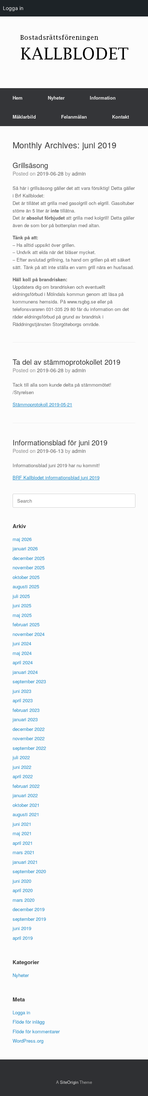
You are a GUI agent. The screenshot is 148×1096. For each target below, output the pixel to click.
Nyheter (56, 97)
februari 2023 (26, 710)
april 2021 (23, 842)
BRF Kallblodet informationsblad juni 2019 (56, 477)
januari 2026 (25, 548)
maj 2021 (22, 833)
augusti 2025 (26, 586)
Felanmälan (74, 116)
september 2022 (29, 748)
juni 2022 (22, 767)
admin (79, 173)
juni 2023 (22, 691)
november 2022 (29, 738)
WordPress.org (28, 1040)
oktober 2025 (26, 577)
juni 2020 (22, 880)
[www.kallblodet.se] (74, 47)
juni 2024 (22, 643)
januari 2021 (25, 861)
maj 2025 (22, 615)
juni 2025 (22, 605)
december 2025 (29, 558)
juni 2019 (22, 928)
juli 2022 (21, 757)
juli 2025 (21, 596)
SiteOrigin (69, 1082)
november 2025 (29, 567)
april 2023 (23, 700)
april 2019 (23, 937)
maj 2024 (22, 653)
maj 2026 (22, 539)
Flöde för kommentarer (36, 1031)
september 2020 (29, 871)
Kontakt (120, 116)
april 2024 (23, 662)
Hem (18, 97)
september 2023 (29, 681)
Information (103, 97)
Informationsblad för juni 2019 (60, 442)
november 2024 (29, 634)
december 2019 (29, 909)
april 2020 (23, 890)
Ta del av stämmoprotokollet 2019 (66, 361)
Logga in (21, 1012)
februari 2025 (26, 624)
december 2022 (29, 729)
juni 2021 (22, 823)
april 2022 (23, 776)
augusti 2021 (26, 814)
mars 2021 (23, 852)
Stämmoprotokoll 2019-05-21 (42, 404)
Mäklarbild (24, 116)
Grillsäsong (30, 165)
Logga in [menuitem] (13, 8)
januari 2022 (25, 795)
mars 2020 (23, 899)
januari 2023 (25, 719)
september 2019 (29, 918)
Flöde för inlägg (29, 1021)
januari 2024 (25, 672)
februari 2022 (26, 785)
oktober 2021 (26, 804)
